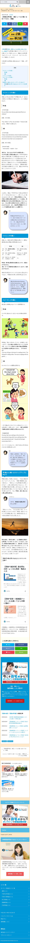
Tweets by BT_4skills (6, 834)
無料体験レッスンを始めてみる (15, 700)
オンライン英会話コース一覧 (8, 888)
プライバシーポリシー (6, 935)
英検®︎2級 (5, 713)
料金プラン (3, 918)
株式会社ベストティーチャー (8, 932)
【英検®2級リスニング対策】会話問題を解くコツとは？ (18, 726)
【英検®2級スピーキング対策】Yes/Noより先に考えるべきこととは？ (18, 735)
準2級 (5, 72)
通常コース (4, 891)
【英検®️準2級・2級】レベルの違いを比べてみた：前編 (14, 749)
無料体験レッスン (5, 921)
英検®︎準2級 (13, 713)
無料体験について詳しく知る (15, 873)
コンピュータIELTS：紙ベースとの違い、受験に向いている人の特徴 (14, 754)
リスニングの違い (7, 75)
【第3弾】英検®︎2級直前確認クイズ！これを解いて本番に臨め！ (18, 717)
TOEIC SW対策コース (7, 896)
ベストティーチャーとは (7, 916)
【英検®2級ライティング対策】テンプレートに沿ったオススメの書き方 (18, 731)
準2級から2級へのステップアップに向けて (14, 82)
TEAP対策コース (6, 905)
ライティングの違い (8, 70)
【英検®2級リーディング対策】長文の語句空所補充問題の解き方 (18, 722)
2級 (5, 74)
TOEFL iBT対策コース (7, 894)
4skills (8, 940)
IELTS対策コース (6, 899)
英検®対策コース (6, 902)
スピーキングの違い (8, 77)
